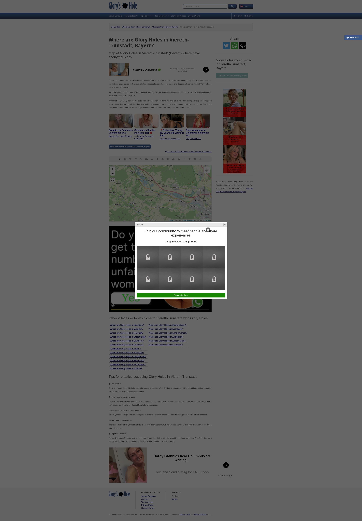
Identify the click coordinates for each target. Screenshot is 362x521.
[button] (224, 224)
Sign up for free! (352, 38)
